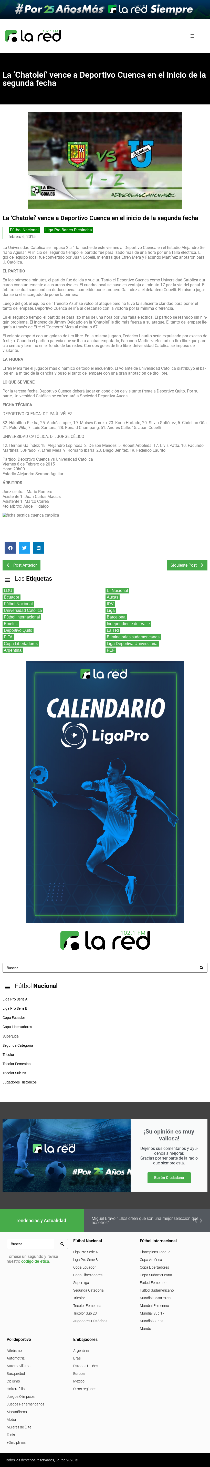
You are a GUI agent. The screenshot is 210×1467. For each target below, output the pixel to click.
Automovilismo (18, 1366)
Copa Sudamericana (156, 1275)
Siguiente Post (184, 565)
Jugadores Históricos (90, 1321)
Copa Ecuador (84, 1267)
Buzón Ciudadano (169, 1177)
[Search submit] (201, 967)
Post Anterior (25, 565)
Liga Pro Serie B (85, 1260)
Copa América (151, 1260)
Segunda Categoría (88, 1290)
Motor (11, 1419)
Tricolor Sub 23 (85, 1313)
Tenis (11, 1435)
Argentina (81, 1351)
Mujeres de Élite (19, 1427)
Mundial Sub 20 (152, 1321)
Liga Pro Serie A (85, 1252)
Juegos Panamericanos (25, 1404)
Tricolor (79, 1298)
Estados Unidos (85, 1366)
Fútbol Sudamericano (157, 1290)
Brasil (77, 1358)
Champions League (155, 1252)
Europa (79, 1373)
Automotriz (16, 1358)
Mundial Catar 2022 (155, 1298)
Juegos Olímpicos (21, 1396)
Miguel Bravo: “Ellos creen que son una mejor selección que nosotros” (145, 1220)
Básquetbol (16, 1373)
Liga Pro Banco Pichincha (68, 230)
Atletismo (14, 1351)
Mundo (145, 1329)
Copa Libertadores (87, 1275)
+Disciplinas (16, 1442)
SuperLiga (81, 1283)
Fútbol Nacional (24, 230)
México (79, 1381)
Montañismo (17, 1412)
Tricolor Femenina (87, 1306)
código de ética (35, 1261)
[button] (192, 35)
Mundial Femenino (154, 1306)
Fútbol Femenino (153, 1283)
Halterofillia (16, 1389)
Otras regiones (84, 1389)
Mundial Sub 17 (152, 1313)
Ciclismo (13, 1381)
